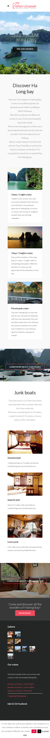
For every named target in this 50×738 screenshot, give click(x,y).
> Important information (17, 696)
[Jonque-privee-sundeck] (32, 649)
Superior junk (14, 500)
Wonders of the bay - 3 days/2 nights (21, 687)
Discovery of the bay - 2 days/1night (21, 684)
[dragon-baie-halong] (18, 634)
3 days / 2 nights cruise (22, 253)
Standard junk (14, 458)
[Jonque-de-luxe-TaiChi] (10, 656)
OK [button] (34, 731)
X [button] (39, 731)
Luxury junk (13, 542)
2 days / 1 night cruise (21, 194)
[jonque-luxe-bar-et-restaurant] (10, 642)
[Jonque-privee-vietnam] (18, 642)
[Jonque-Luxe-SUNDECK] (18, 649)
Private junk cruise (20, 308)
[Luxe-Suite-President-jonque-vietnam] (10, 649)
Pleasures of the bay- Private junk (20, 691)
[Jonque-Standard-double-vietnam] (10, 634)
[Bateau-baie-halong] (25, 649)
